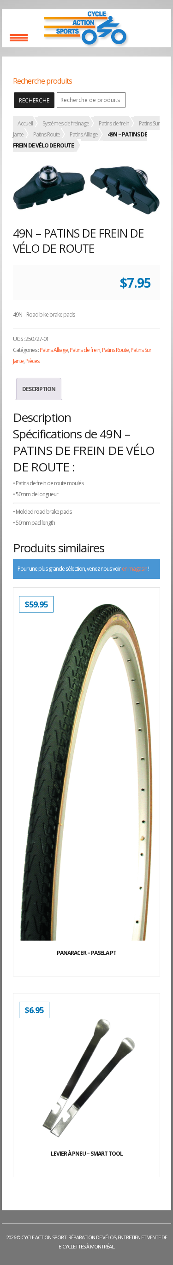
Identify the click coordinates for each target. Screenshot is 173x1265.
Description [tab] (38, 389)
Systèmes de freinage (65, 123)
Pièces (32, 361)
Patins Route (46, 134)
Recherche (34, 100)
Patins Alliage (84, 134)
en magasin (134, 569)
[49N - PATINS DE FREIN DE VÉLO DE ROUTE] (86, 190)
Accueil (25, 123)
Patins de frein (114, 123)
